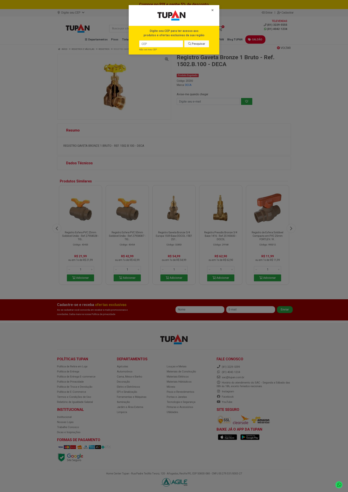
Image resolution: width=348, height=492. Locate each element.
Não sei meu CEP (148, 49)
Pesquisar (198, 43)
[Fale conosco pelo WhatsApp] (339, 484)
